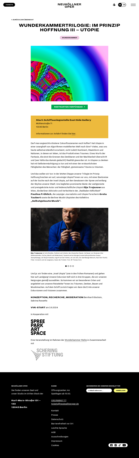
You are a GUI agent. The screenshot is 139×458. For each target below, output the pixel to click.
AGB (53, 432)
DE (120, 5)
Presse (54, 415)
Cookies (55, 445)
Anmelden (120, 390)
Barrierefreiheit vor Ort (62, 424)
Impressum (56, 441)
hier (73, 134)
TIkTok (120, 445)
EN (124, 5)
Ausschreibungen (59, 437)
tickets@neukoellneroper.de (65, 404)
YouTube (124, 445)
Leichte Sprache (114, 5)
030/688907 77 (58, 400)
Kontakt (55, 411)
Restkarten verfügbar (68, 107)
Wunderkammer (69, 37)
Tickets (9, 4)
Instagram (116, 445)
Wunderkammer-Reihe (76, 340)
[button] (35, 229)
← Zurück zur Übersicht (22, 19)
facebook (111, 445)
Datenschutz (57, 419)
